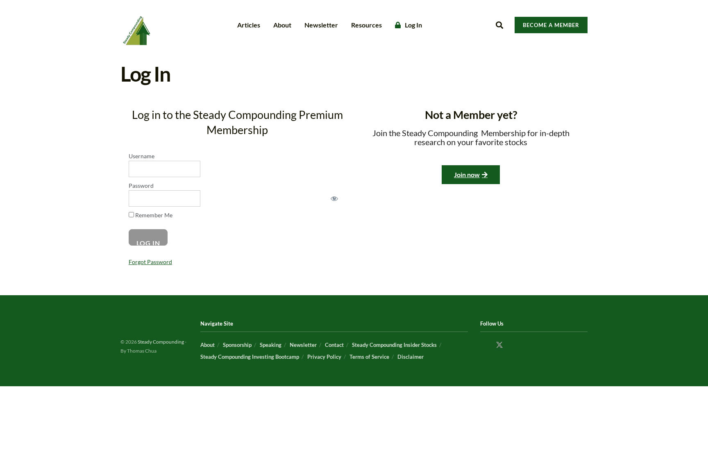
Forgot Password (150, 261)
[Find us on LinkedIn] (546, 345)
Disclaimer (410, 356)
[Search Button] (499, 25)
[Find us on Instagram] (515, 345)
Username (141, 156)
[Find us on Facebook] (484, 345)
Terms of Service (369, 356)
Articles (248, 25)
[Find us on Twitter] (499, 345)
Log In (413, 25)
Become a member (551, 25)
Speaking (270, 345)
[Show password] (334, 198)
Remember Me (153, 215)
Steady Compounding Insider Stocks (394, 345)
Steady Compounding (161, 342)
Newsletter (321, 25)
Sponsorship (237, 345)
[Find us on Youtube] (530, 345)
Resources (366, 25)
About (282, 25)
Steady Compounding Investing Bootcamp (249, 356)
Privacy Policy (324, 356)
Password (141, 185)
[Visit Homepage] (136, 25)
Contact (334, 345)
